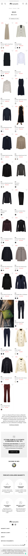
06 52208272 (7, 553)
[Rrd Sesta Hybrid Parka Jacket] (7, 282)
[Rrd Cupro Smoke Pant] (7, 393)
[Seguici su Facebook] (12, 524)
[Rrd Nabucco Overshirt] (7, 87)
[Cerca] (5, 3)
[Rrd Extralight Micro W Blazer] (21, 282)
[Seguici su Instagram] (15, 524)
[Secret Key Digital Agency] (22, 545)
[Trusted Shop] (14, 465)
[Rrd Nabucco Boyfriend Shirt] (21, 142)
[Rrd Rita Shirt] (21, 170)
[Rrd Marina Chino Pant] (21, 309)
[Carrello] (26, 3)
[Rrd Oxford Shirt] (21, 59)
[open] (2, 3)
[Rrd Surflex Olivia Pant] (7, 59)
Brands (14, 8)
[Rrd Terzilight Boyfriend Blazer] (7, 142)
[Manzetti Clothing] (14, 4)
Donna (10, 8)
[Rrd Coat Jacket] (21, 337)
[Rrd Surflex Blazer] (21, 31)
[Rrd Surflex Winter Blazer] (21, 226)
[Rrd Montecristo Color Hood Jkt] (21, 365)
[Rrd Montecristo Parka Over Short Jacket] (7, 254)
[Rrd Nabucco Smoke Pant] (21, 198)
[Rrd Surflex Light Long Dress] (7, 31)
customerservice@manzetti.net (19, 553)
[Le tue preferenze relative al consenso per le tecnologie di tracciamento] (25, 553)
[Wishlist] (23, 3)
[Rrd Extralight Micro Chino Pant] (7, 337)
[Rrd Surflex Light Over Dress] (21, 87)
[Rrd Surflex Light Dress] (21, 115)
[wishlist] (12, 23)
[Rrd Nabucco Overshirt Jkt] (7, 365)
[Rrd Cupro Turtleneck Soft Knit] (7, 226)
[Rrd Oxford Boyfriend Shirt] (7, 115)
